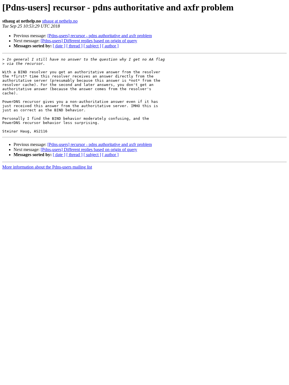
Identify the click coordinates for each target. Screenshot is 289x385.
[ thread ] (74, 45)
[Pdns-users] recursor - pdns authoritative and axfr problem (99, 35)
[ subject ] (92, 45)
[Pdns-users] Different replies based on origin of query (89, 40)
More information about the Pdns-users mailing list (47, 167)
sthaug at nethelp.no (60, 21)
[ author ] (110, 45)
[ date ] (59, 45)
